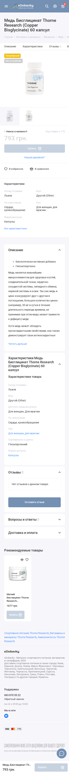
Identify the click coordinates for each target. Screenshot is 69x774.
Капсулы (13, 455)
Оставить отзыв (34, 502)
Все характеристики (15, 228)
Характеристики (33, 46)
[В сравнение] (22, 559)
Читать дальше (17, 343)
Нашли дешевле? (34, 157)
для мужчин (32, 433)
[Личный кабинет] (55, 6)
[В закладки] (27, 559)
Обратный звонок (14, 699)
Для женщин (16, 433)
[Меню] (6, 6)
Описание (10, 46)
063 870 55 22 (12, 695)
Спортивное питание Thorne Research (26, 633)
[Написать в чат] (62, 753)
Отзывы (55, 46)
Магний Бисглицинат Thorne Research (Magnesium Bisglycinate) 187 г (18, 598)
